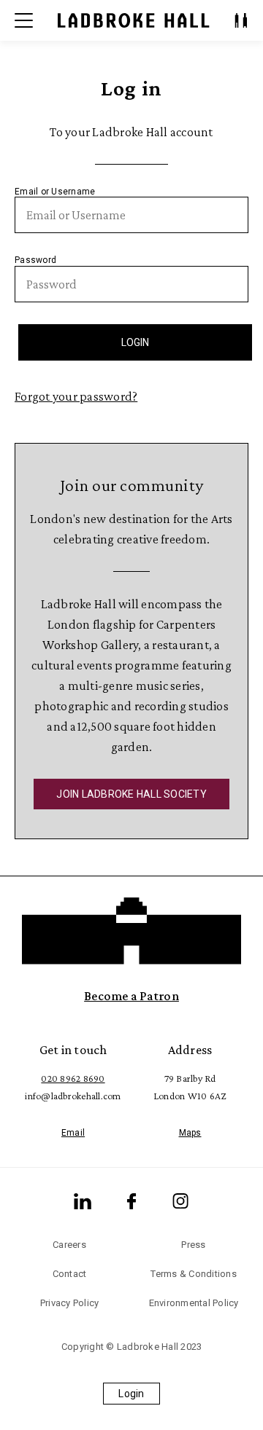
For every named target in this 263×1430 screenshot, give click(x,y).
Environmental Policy (194, 1302)
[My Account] (241, 20)
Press (193, 1244)
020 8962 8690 (72, 1078)
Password (35, 260)
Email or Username (55, 191)
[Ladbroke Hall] (134, 20)
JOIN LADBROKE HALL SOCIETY (131, 794)
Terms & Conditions (193, 1273)
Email (73, 1133)
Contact (70, 1273)
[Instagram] (180, 1201)
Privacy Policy (69, 1302)
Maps (190, 1133)
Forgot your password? (76, 396)
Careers (69, 1244)
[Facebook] (131, 1201)
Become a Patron (131, 996)
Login (131, 1393)
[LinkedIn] (82, 1201)
